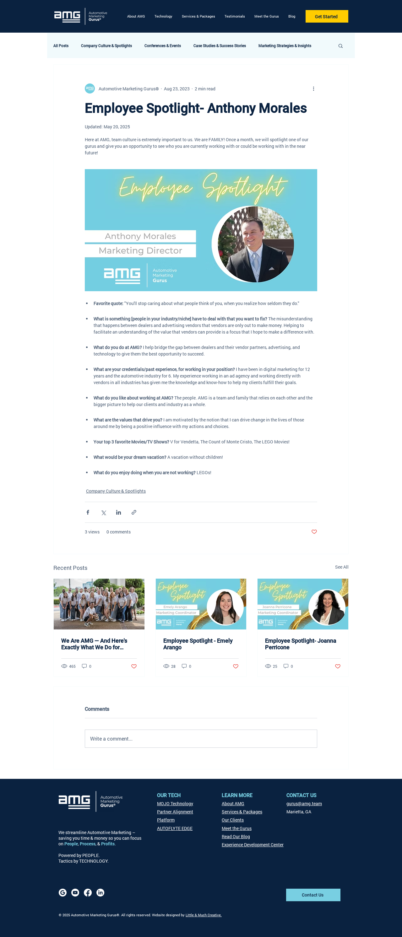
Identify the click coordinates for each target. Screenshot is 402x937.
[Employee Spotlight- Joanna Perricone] (303, 604)
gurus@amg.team (304, 803)
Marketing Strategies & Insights (284, 45)
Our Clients (233, 820)
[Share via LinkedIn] (119, 512)
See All (342, 567)
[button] (163, 16)
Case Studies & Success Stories (219, 45)
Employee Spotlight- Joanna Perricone (300, 644)
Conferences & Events (162, 45)
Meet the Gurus (237, 828)
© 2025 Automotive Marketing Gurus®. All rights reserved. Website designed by (122, 915)
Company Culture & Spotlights (106, 45)
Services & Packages (242, 812)
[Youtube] (75, 893)
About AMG (233, 803)
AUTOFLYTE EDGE (175, 828)
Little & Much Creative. (204, 915)
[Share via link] (134, 512)
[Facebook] (88, 893)
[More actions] (313, 88)
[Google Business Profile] (63, 893)
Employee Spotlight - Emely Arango (198, 644)
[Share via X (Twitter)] (103, 512)
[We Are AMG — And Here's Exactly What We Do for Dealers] (99, 604)
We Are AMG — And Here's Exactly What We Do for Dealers (94, 644)
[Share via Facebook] (88, 512)
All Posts (60, 45)
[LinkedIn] (100, 893)
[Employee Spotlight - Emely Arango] (201, 604)
